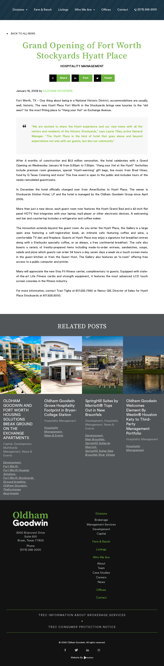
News (101, 582)
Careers (101, 577)
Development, (12, 462)
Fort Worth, (11, 466)
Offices (106, 9)
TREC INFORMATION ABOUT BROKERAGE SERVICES (82, 615)
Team (101, 568)
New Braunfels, (95, 439)
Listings (63, 9)
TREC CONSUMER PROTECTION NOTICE (82, 627)
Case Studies (101, 572)
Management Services (101, 524)
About (101, 563)
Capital (101, 533)
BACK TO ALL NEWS (23, 33)
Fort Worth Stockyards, (18, 477)
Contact (122, 9)
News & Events (53, 435)
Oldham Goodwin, (15, 485)
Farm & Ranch (43, 9)
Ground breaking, (14, 481)
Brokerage (101, 519)
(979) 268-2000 (30, 549)
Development (101, 529)
